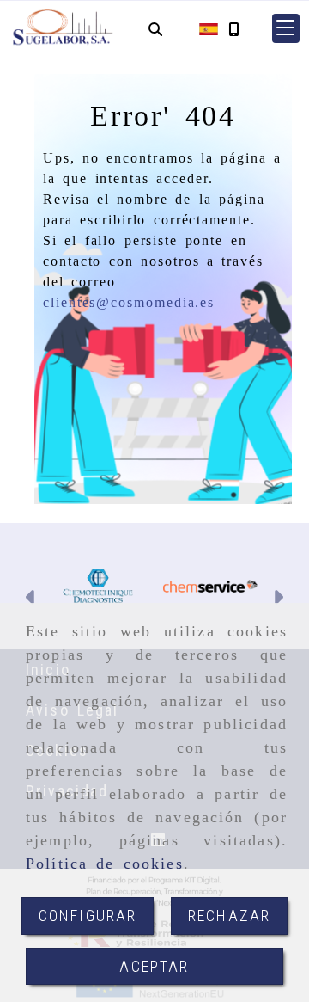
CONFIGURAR (88, 916)
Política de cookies (105, 863)
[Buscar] (155, 28)
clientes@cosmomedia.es (129, 302)
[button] (286, 28)
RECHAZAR (229, 916)
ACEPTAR (154, 966)
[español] (208, 28)
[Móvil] (233, 28)
